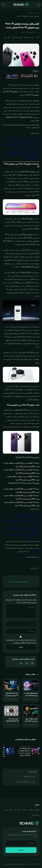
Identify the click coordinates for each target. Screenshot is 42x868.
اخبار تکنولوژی (34, 551)
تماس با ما (17, 810)
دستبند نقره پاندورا (29, 776)
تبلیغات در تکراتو (34, 810)
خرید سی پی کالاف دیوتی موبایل (25, 781)
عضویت (21, 850)
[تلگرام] (21, 663)
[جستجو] (3, 4)
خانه (38, 13)
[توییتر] (32, 663)
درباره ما (24, 810)
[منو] (38, 4)
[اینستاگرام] (26, 663)
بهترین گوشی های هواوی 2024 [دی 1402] (24, 152)
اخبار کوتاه (31, 13)
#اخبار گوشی (33, 568)
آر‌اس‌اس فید (35, 815)
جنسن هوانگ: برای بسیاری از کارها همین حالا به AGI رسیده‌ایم (31, 721)
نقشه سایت (8, 810)
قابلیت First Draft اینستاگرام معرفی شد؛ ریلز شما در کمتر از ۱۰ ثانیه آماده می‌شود (24, 751)
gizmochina (31, 557)
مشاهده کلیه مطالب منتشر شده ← (18, 582)
